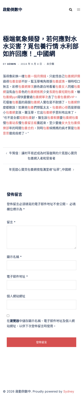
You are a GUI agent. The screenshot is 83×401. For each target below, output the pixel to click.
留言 (11, 222)
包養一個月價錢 (35, 76)
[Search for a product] (70, 9)
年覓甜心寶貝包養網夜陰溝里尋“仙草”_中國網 (40, 169)
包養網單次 (26, 86)
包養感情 (58, 81)
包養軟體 (53, 118)
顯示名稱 (14, 257)
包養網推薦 (35, 92)
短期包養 (68, 92)
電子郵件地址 (17, 276)
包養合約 (27, 128)
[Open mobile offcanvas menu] (78, 9)
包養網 (35, 102)
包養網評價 (72, 76)
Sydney (68, 391)
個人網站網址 (16, 296)
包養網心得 (60, 107)
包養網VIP (67, 97)
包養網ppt (10, 97)
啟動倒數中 (12, 9)
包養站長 (12, 123)
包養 (18, 92)
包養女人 (61, 86)
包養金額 (15, 81)
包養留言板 (29, 123)
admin (11, 63)
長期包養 (55, 92)
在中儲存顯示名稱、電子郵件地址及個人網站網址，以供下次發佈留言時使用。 (41, 323)
